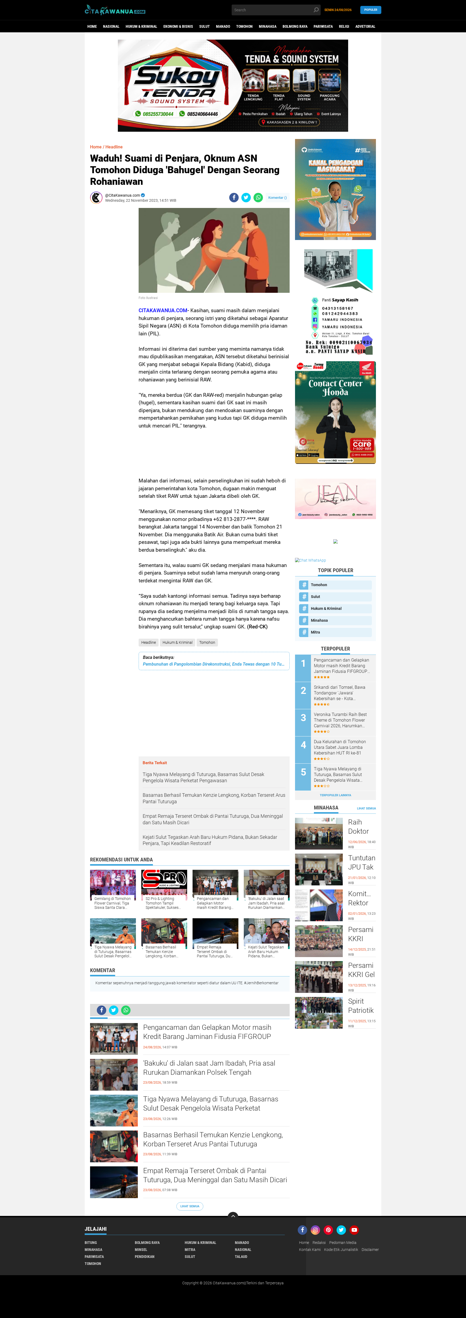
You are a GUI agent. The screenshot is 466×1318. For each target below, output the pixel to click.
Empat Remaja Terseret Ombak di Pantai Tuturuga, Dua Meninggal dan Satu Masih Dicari (215, 1175)
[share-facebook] (234, 197)
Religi (344, 26)
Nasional (111, 26)
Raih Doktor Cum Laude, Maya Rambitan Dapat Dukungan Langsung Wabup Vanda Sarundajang (362, 831)
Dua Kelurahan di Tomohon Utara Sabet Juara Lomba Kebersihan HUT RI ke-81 (340, 747)
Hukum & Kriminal (141, 26)
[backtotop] (233, 1217)
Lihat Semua (189, 1206)
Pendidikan (145, 1256)
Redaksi (319, 1242)
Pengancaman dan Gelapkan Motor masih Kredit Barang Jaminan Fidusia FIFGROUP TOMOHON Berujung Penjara (207, 1036)
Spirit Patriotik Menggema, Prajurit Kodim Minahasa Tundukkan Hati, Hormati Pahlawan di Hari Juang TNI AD (362, 1010)
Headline (148, 642)
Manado (223, 26)
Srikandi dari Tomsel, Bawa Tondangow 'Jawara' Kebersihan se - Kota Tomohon (339, 693)
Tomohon (244, 26)
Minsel (141, 1249)
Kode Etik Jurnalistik (341, 1249)
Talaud (241, 1256)
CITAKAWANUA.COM (163, 310)
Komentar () (277, 198)
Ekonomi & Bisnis (178, 26)
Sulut (204, 26)
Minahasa (267, 26)
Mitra (315, 632)
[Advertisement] (106, 289)
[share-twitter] (246, 197)
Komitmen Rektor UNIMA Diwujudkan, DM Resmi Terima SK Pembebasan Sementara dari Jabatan (362, 903)
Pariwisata (323, 26)
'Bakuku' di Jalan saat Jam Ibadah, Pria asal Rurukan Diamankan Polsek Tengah (209, 1067)
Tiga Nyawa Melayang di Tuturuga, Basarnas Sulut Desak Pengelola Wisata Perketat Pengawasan (210, 1108)
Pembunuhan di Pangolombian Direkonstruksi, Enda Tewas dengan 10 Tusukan (214, 664)
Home (92, 26)
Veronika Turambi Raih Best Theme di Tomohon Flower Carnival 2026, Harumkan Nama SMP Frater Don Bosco (341, 720)
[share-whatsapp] (258, 197)
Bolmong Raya (295, 26)
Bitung (91, 1242)
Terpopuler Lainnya (335, 795)
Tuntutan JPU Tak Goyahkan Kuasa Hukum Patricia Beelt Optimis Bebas (362, 867)
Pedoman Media (343, 1242)
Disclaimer (370, 1249)
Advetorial (365, 26)
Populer (370, 10)
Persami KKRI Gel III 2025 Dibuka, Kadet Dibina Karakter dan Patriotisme (362, 974)
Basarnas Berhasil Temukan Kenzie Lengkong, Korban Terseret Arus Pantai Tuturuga (213, 1139)
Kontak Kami (310, 1249)
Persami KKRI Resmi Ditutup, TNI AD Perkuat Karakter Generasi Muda (361, 939)
